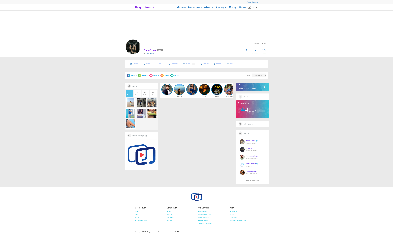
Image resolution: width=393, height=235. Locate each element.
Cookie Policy (203, 221)
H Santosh (249, 148)
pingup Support (251, 164)
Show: (247, 75)
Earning (221, 7)
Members (170, 218)
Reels (249, 2)
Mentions (145, 75)
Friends (190, 64)
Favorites (156, 75)
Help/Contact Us (204, 214)
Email (137, 211)
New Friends (196, 7)
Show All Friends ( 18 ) (252, 180)
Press (232, 214)
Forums (169, 221)
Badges (218, 64)
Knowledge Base (141, 221)
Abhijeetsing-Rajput (252, 156)
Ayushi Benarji (250, 141)
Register (255, 2)
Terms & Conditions (205, 224)
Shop (234, 7)
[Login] (256, 7)
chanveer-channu (251, 171)
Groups (210, 7)
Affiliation (233, 218)
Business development (238, 221)
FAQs (137, 218)
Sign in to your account (247, 89)
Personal (134, 75)
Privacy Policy (203, 218)
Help (136, 214)
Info (160, 64)
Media (148, 64)
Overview (174, 64)
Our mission (202, 211)
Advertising (234, 211)
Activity (182, 7)
